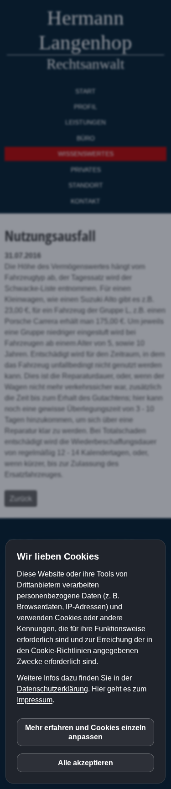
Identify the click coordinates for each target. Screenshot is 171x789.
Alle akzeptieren (85, 763)
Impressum (34, 700)
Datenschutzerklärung (52, 689)
